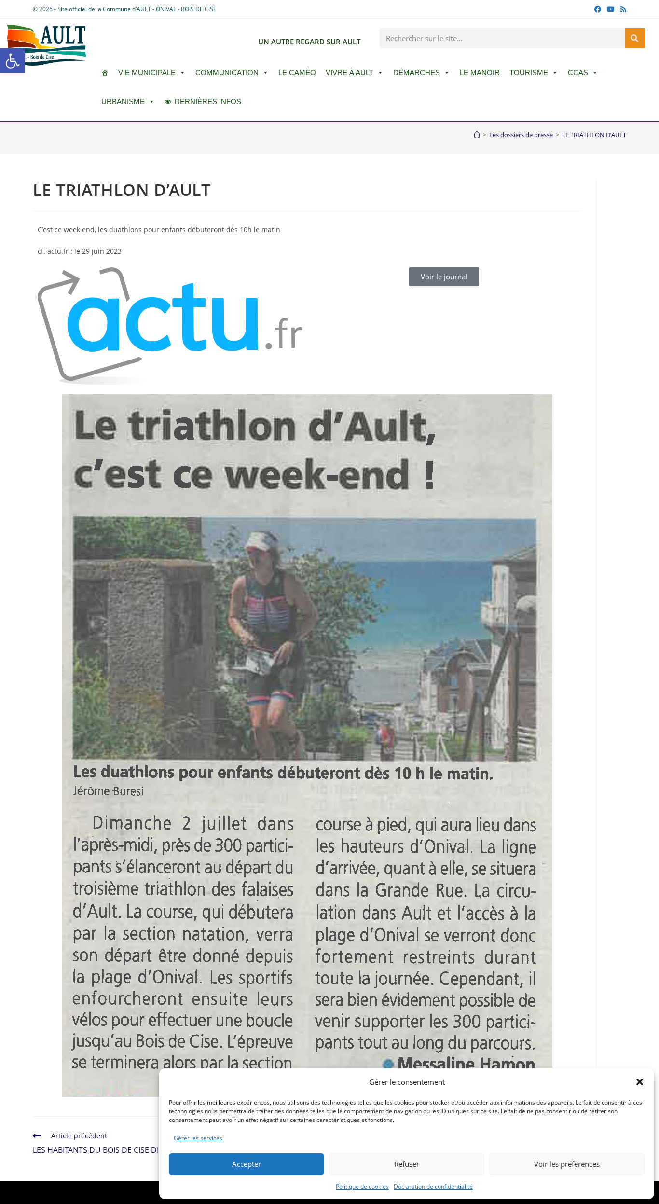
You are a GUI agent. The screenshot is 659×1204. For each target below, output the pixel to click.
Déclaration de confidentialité (433, 1186)
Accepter (246, 1164)
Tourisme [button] (528, 73)
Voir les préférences (567, 1164)
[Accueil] (477, 134)
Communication (227, 73)
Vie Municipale (147, 73)
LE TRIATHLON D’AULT (594, 134)
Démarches (416, 73)
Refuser (406, 1164)
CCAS (578, 73)
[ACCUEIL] (104, 72)
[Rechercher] (635, 38)
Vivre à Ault (349, 73)
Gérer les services (198, 1138)
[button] (12, 60)
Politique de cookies (362, 1186)
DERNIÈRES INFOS (208, 101)
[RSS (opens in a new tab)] (622, 9)
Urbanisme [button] (123, 101)
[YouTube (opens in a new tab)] (611, 9)
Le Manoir (480, 73)
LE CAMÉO (297, 73)
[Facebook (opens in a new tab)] (597, 9)
